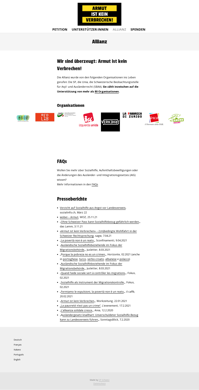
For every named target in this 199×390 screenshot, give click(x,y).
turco (82, 259)
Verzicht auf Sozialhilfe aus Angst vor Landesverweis (93, 207)
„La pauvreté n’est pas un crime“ (80, 305)
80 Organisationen (107, 91)
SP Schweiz (104, 379)
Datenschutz (99, 383)
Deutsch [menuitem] (18, 339)
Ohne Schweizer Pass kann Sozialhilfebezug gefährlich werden (100, 221)
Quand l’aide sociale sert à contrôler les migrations (93, 273)
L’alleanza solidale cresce (76, 310)
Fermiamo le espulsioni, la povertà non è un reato (92, 291)
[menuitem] (18, 339)
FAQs (95, 184)
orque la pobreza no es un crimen (83, 254)
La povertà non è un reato (77, 240)
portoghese (70, 259)
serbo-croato (95, 259)
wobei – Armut (69, 217)
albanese (111, 259)
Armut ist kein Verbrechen (77, 301)
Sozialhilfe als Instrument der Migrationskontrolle (92, 282)
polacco (124, 259)
